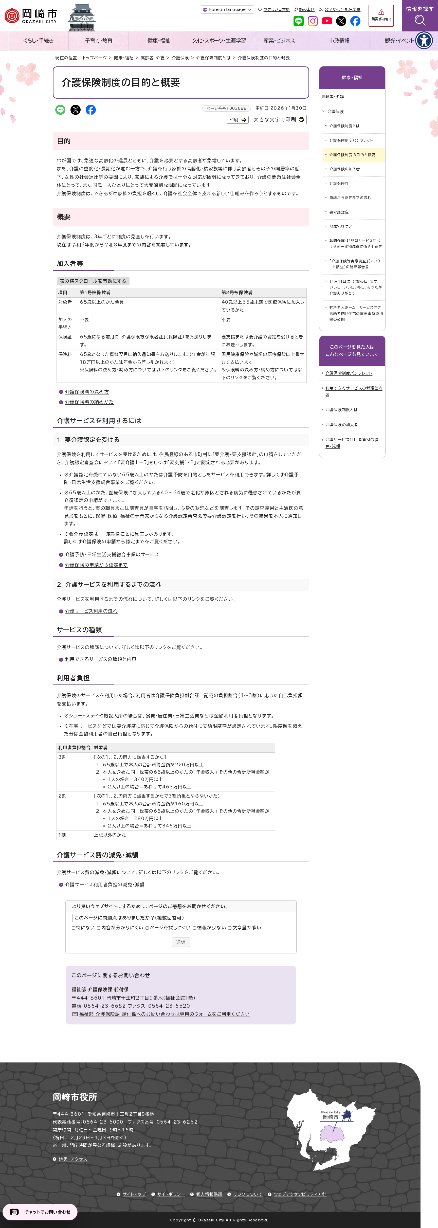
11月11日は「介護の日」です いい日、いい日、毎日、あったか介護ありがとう (356, 287)
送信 (181, 942)
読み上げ (307, 9)
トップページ (95, 58)
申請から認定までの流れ (350, 198)
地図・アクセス (73, 1159)
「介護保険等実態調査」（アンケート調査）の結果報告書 (355, 264)
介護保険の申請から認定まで (96, 565)
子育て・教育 (98, 40)
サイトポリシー (171, 1194)
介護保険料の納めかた (89, 402)
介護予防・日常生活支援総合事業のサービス (112, 554)
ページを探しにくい (170, 927)
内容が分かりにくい (122, 927)
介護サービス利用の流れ (91, 611)
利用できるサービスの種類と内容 (101, 659)
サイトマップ (134, 1194)
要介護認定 (339, 212)
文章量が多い (247, 927)
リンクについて (248, 1194)
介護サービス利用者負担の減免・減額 (104, 884)
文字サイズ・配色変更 (342, 9)
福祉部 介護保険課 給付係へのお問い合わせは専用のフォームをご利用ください (164, 1014)
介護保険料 (339, 183)
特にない (85, 927)
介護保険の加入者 (345, 169)
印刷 (234, 120)
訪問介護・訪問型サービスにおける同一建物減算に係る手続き (356, 244)
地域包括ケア (341, 226)
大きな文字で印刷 (274, 119)
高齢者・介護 (153, 58)
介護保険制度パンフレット (351, 140)
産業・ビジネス (279, 40)
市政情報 (339, 40)
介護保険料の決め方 (87, 391)
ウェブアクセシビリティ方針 (300, 1194)
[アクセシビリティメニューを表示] (424, 40)
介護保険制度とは (213, 58)
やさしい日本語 (277, 9)
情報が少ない (211, 927)
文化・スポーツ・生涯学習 (219, 40)
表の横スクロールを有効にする (93, 281)
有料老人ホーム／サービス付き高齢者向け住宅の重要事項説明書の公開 (356, 313)
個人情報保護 (209, 1194)
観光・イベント (399, 40)
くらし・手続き (38, 40)
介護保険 (180, 58)
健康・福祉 (159, 40)
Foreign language (227, 9)
